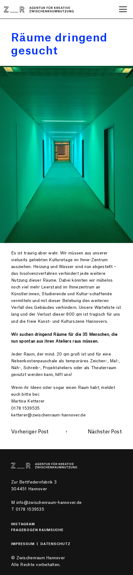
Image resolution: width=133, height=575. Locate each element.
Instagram (23, 524)
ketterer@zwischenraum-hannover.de (48, 415)
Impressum (23, 544)
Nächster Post (105, 431)
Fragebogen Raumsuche (37, 530)
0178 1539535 (30, 509)
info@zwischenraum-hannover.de (49, 502)
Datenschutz (56, 544)
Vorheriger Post (30, 431)
